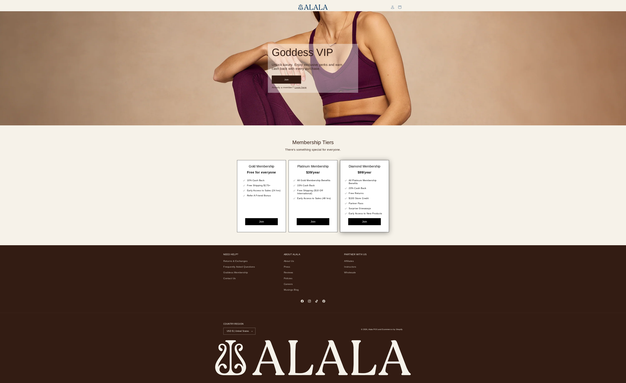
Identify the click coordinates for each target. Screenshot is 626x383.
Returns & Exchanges (235, 261)
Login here (301, 87)
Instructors (350, 266)
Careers (288, 284)
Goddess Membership (235, 272)
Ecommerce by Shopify (392, 329)
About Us (289, 261)
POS (375, 329)
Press (287, 266)
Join (261, 221)
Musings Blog (291, 289)
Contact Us (229, 278)
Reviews (288, 272)
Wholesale (350, 272)
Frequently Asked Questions (239, 266)
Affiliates (349, 261)
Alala (370, 329)
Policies (288, 278)
